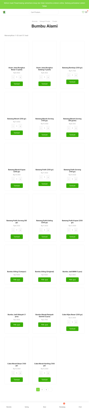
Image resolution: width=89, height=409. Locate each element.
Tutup (44, 6)
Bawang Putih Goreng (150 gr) (72, 171)
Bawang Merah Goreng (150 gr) (44, 120)
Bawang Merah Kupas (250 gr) (16, 171)
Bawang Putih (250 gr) (45, 170)
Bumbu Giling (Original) (44, 272)
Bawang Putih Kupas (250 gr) (72, 221)
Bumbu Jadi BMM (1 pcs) (72, 272)
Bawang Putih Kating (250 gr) (44, 221)
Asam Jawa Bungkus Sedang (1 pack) (44, 69)
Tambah (17, 84)
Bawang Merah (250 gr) (16, 119)
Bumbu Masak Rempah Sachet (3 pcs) (44, 315)
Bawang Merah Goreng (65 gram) (72, 120)
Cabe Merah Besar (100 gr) (16, 365)
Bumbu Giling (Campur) (16, 272)
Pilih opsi (16, 280)
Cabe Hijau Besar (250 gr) (72, 314)
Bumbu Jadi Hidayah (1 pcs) (17, 315)
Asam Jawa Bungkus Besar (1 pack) (16, 69)
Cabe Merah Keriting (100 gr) (44, 365)
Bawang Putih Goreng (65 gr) (16, 221)
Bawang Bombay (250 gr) (72, 68)
